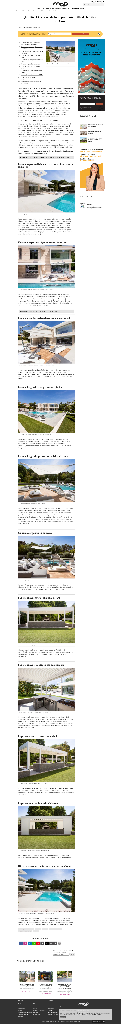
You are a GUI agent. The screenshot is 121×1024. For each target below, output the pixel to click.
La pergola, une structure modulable (32, 75)
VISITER (39, 9)
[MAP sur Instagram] (95, 2)
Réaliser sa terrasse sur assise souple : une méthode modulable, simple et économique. (64, 986)
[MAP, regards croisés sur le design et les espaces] (60, 4)
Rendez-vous (36, 1014)
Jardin (45, 929)
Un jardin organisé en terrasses (30, 64)
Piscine (35, 931)
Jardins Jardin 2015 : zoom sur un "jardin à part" (43, 311)
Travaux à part (21, 1008)
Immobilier (35, 1008)
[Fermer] (99, 34)
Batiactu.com (53, 1021)
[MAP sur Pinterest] (100, 2)
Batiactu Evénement (75, 1021)
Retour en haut (97, 1021)
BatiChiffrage (66, 1021)
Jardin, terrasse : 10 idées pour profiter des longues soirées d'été (49, 157)
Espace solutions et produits (25, 1012)
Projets (20, 1006)
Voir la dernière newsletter (86, 107)
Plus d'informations (27, 992)
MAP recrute (51, 1008)
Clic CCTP (59, 1021)
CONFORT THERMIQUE (77, 8)
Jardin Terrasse (23, 10)
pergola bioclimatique (39, 130)
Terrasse (30, 10)
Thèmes (20, 1010)
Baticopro (35, 1012)
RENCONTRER (55, 9)
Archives (81, 108)
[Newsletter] (103, 2)
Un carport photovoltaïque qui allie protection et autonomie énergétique (46, 985)
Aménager (20, 1016)
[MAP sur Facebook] (92, 2)
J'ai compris (63, 1017)
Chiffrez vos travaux (23, 1003)
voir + (81, 122)
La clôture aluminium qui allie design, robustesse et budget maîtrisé (27, 985)
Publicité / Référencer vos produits (56, 1006)
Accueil (17, 10)
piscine (60, 126)
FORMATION (65, 9)
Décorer (35, 1003)
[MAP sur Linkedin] (98, 2)
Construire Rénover (23, 1014)
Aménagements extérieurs (26, 929)
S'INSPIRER (46, 9)
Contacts (50, 1003)
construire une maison (41, 104)
